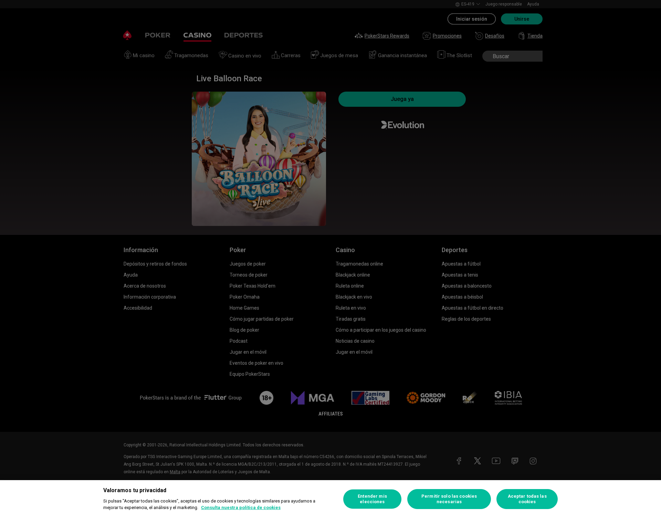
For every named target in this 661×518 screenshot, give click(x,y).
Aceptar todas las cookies (527, 499)
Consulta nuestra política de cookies (241, 507)
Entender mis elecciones (372, 499)
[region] (330, 499)
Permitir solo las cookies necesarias (449, 499)
